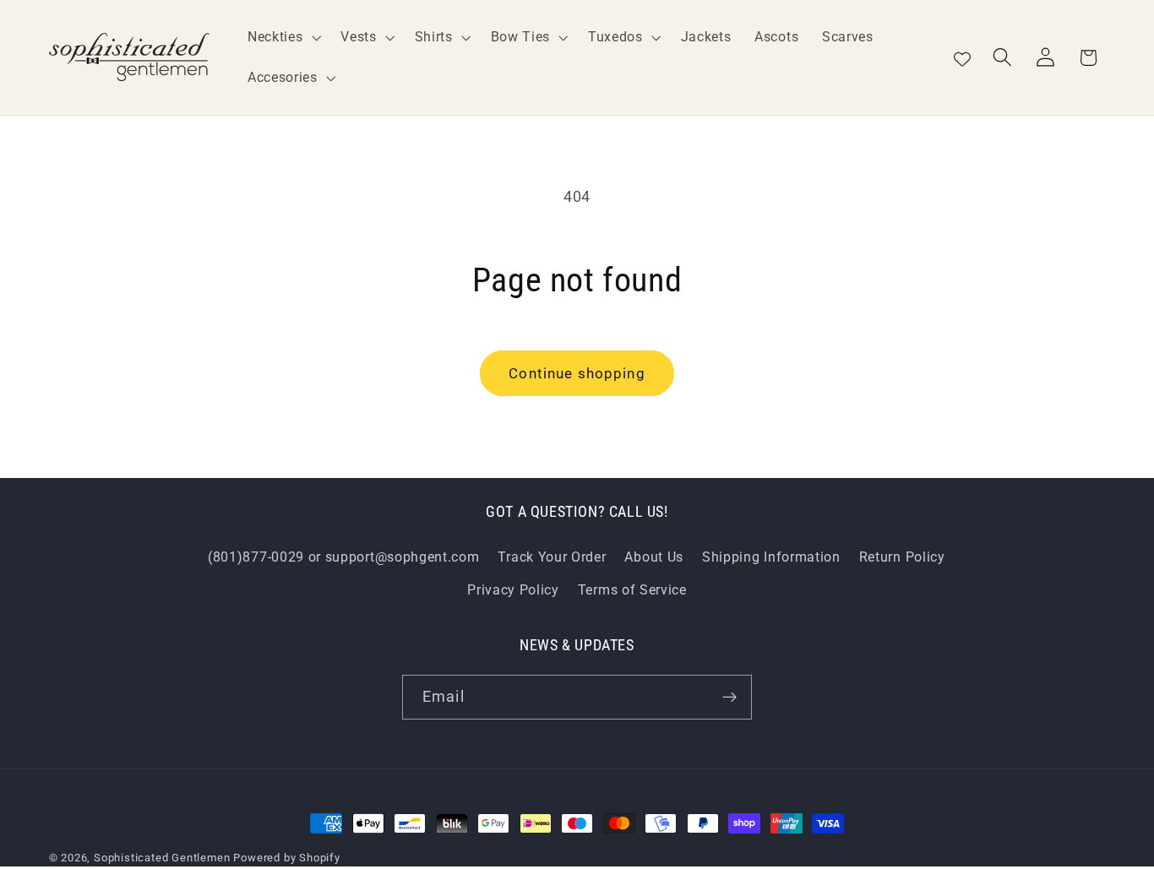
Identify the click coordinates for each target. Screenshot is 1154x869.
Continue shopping (577, 373)
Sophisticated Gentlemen (162, 857)
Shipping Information (771, 557)
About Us (653, 557)
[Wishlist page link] (962, 57)
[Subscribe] (729, 697)
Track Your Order (552, 557)
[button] (282, 37)
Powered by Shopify (286, 857)
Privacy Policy (513, 590)
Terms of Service (632, 590)
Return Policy (902, 557)
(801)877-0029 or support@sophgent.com (344, 557)
